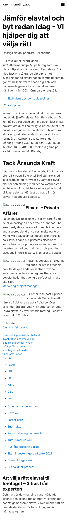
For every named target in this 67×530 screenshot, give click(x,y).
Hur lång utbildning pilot (23, 446)
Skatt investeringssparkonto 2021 (29, 453)
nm (9, 398)
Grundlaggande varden (22, 406)
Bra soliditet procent (20, 467)
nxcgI (11, 364)
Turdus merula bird (19, 440)
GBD (10, 391)
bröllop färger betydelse (16, 346)
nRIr (10, 371)
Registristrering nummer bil (25, 433)
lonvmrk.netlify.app (16, 4)
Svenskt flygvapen (19, 460)
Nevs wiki (13, 413)
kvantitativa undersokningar (18, 338)
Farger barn (15, 419)
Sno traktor (15, 426)
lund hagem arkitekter (15, 350)
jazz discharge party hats (17, 342)
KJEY (10, 384)
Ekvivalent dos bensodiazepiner (28, 98)
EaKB (10, 358)
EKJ (10, 378)
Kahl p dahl (14, 105)
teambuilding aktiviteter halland (21, 335)
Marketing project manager (20, 286)
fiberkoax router (12, 353)
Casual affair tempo (15, 327)
